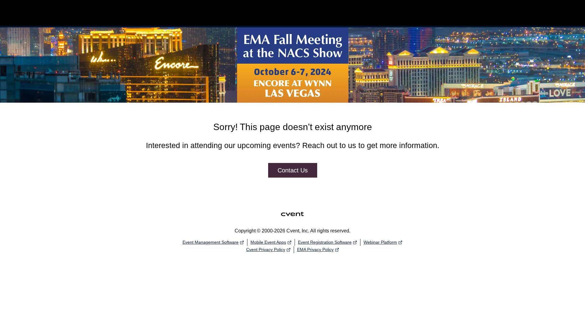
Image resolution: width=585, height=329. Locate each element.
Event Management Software (211, 242)
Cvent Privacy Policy (265, 249)
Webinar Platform (380, 242)
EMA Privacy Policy (315, 249)
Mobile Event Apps (268, 242)
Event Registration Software (325, 242)
